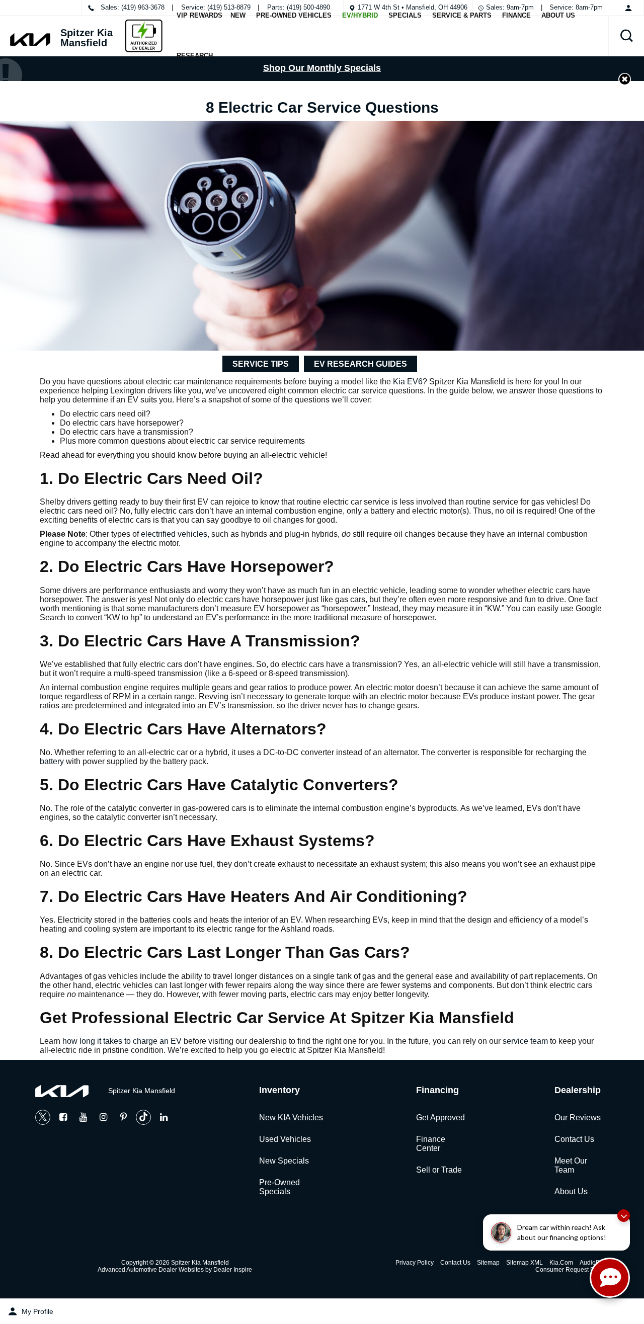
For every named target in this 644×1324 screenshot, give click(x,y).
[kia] (30, 39)
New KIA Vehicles (291, 1117)
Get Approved (440, 1117)
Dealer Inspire (232, 1269)
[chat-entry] (610, 1278)
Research (195, 55)
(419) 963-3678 (143, 7)
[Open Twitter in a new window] (42, 1117)
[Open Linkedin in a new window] (163, 1117)
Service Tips (260, 364)
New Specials (284, 1160)
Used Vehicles (285, 1139)
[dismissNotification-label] (623, 1215)
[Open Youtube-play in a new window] (83, 1117)
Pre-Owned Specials (279, 1187)
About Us (571, 1191)
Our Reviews (577, 1117)
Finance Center (430, 1143)
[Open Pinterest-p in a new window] (123, 1117)
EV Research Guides (360, 364)
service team (525, 1041)
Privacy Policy (414, 1262)
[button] (626, 35)
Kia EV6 (408, 381)
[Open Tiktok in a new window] (143, 1117)
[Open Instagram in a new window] (103, 1117)
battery (52, 761)
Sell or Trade (439, 1170)
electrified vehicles (174, 534)
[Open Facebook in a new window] (62, 1117)
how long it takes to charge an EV (122, 1041)
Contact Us (574, 1139)
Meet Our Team (570, 1165)
